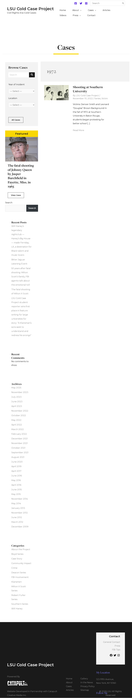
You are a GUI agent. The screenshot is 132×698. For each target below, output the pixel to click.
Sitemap (84, 690)
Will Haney (17, 608)
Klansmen (16, 582)
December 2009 (19, 526)
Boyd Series (17, 554)
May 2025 (16, 387)
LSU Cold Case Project (30, 8)
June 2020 (17, 462)
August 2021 (17, 457)
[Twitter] (81, 3)
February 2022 (19, 434)
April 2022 (16, 425)
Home (69, 678)
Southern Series (19, 604)
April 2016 (16, 485)
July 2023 (16, 397)
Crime (14, 568)
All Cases (16, 120)
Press (117, 646)
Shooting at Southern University (88, 89)
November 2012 (19, 513)
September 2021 (19, 452)
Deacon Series (18, 572)
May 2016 (16, 480)
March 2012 (17, 522)
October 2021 (18, 448)
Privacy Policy (87, 686)
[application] (80, 10)
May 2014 (16, 503)
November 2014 (19, 499)
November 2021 (19, 443)
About (69, 682)
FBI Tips (116, 649)
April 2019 (16, 466)
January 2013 (18, 508)
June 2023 (16, 401)
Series (97, 98)
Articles (70, 690)
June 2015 (16, 489)
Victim (104, 98)
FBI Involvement (20, 577)
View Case (16, 195)
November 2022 (19, 411)
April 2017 (16, 471)
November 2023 (19, 392)
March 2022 (17, 429)
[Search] (123, 3)
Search (8, 202)
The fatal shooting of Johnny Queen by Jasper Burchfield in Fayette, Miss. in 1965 (21, 176)
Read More (78, 130)
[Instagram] (86, 3)
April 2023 (16, 406)
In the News (86, 682)
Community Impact (21, 563)
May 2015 (16, 494)
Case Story (16, 558)
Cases (69, 686)
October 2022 (18, 415)
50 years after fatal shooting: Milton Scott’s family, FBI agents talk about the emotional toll (21, 276)
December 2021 (19, 438)
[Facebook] (75, 3)
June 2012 (16, 517)
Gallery (84, 678)
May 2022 (16, 420)
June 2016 (16, 475)
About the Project (20, 549)
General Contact (111, 642)
